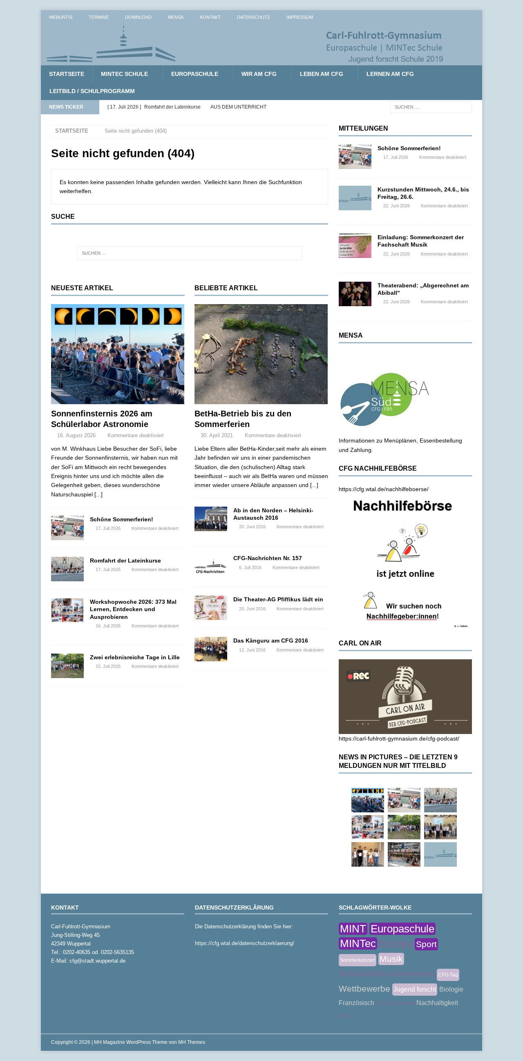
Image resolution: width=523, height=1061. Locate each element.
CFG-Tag (448, 975)
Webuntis (60, 17)
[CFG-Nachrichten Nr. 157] (210, 566)
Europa (396, 943)
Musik (391, 958)
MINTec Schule (124, 74)
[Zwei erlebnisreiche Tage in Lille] (67, 666)
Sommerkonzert (357, 960)
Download (138, 17)
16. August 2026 (76, 435)
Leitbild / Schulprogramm (92, 91)
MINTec (358, 943)
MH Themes (191, 1042)
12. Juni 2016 (252, 649)
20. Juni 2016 (252, 526)
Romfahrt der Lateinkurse (125, 560)
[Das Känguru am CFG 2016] (210, 649)
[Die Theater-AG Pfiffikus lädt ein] (210, 608)
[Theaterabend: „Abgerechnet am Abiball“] (355, 294)
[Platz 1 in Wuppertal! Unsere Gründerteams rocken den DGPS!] (367, 854)
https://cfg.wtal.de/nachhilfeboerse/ (384, 489)
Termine (99, 17)
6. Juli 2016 (250, 567)
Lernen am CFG (390, 74)
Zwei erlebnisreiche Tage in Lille (135, 657)
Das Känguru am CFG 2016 (270, 640)
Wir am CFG (259, 74)
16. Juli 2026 (108, 625)
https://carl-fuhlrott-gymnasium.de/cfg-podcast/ (399, 738)
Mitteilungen (363, 128)
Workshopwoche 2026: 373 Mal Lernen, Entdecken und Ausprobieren (133, 609)
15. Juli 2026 (108, 666)
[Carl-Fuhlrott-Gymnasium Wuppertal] (245, 61)
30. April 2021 (217, 435)
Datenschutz (253, 17)
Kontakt (210, 17)
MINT (353, 929)
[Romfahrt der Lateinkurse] (67, 569)
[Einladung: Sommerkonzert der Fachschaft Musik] (355, 246)
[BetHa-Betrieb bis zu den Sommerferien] (261, 354)
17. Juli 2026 (108, 528)
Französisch (356, 1002)
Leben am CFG (321, 74)
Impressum (299, 17)
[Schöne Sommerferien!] (67, 528)
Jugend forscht (414, 989)
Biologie (451, 989)
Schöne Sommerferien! (121, 519)
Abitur (345, 1016)
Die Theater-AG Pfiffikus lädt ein (278, 599)
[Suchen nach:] (431, 106)
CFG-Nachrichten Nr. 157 (267, 558)
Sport (426, 944)
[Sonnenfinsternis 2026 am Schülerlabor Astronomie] (118, 354)
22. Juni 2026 (396, 205)
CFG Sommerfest (395, 1003)
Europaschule (194, 74)
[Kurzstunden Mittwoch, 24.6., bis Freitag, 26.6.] (355, 198)
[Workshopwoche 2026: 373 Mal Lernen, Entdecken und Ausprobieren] (67, 610)
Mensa (175, 17)
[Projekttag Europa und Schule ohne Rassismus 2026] (404, 854)
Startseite (66, 74)
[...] (98, 494)
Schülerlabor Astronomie (387, 973)
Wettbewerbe (364, 988)
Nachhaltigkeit (437, 1002)
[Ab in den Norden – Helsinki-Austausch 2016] (210, 519)
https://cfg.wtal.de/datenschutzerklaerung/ (244, 943)
